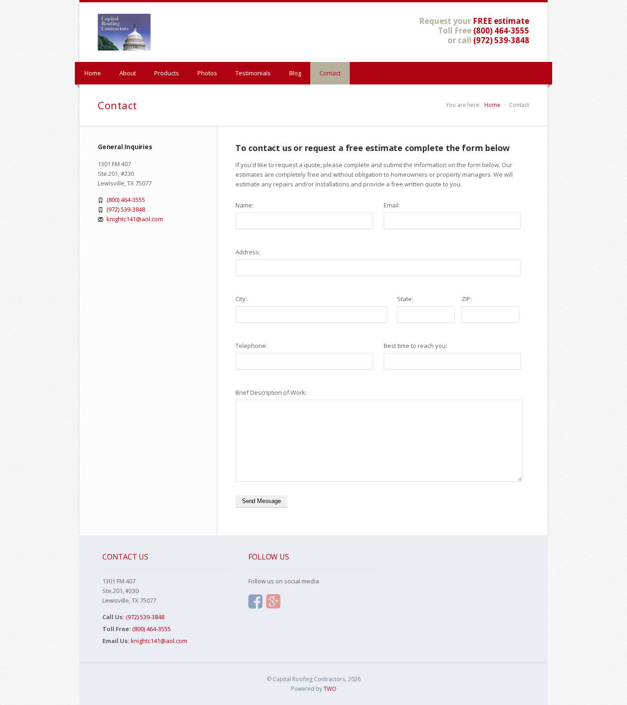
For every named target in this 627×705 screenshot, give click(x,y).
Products (166, 73)
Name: (244, 205)
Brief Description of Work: (271, 392)
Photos (207, 73)
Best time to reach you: (415, 345)
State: (405, 299)
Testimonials (253, 73)
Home (92, 73)
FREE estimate (501, 21)
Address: (247, 252)
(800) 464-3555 (501, 30)
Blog (295, 73)
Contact (330, 73)
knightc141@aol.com (134, 219)
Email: (392, 205)
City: (241, 299)
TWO (330, 689)
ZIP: (467, 299)
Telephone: (251, 345)
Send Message (261, 501)
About (127, 73)
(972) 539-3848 (501, 40)
